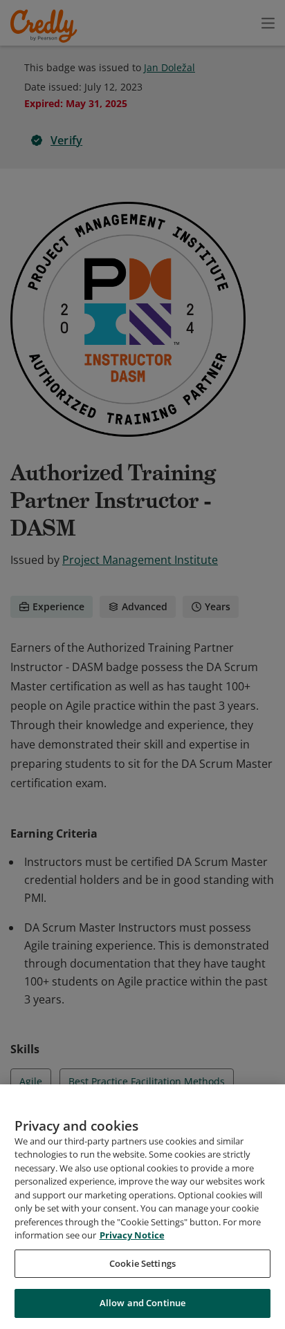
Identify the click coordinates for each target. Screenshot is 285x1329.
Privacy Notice (132, 1235)
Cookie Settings (142, 1263)
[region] (142, 1206)
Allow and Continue (142, 1303)
